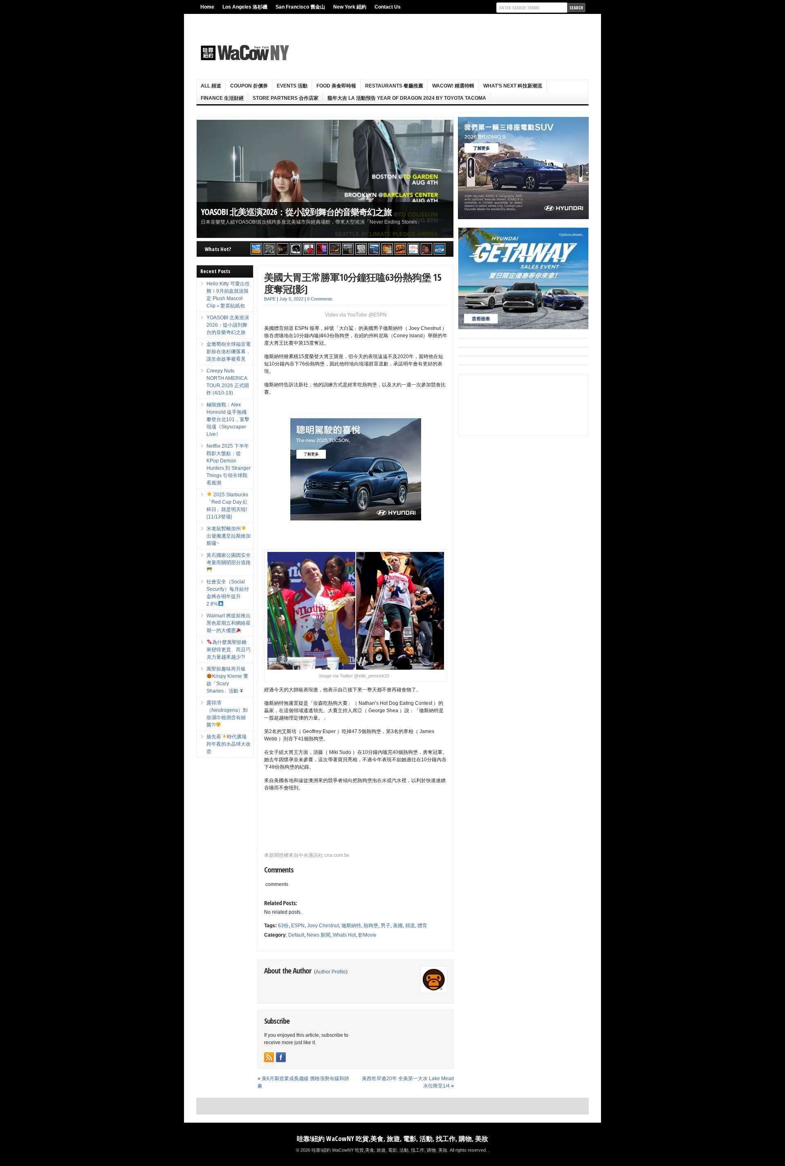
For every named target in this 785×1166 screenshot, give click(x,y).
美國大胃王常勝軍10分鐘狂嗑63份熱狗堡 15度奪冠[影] (352, 283)
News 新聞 (318, 935)
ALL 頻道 (211, 86)
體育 (422, 925)
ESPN (298, 925)
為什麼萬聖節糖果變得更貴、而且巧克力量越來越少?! (228, 649)
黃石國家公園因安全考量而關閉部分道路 (228, 558)
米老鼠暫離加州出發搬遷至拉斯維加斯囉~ (228, 536)
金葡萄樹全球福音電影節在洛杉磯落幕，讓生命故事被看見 (228, 351)
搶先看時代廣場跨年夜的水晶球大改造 (228, 744)
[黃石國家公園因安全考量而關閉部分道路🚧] (348, 249)
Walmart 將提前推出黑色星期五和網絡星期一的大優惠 (228, 623)
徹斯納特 (351, 925)
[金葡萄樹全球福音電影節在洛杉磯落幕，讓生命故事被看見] (282, 249)
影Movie (367, 935)
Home (207, 7)
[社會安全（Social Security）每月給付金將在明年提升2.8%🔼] (361, 249)
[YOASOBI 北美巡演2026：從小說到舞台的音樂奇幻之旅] (269, 249)
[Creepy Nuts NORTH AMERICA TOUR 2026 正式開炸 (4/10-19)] (295, 249)
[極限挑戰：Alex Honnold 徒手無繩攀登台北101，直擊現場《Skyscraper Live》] (308, 249)
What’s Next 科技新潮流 (512, 86)
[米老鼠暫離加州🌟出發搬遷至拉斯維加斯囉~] (335, 249)
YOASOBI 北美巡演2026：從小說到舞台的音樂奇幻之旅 (296, 212)
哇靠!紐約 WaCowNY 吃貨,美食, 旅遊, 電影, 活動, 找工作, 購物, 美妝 (392, 1138)
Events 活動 (292, 86)
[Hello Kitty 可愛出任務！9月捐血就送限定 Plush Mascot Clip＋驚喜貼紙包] (256, 249)
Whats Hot (344, 935)
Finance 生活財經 (222, 98)
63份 (283, 925)
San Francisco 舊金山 (300, 7)
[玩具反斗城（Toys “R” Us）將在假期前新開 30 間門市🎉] (439, 249)
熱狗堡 (370, 925)
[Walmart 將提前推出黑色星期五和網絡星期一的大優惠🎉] (374, 249)
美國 (398, 925)
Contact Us (388, 7)
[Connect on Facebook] (281, 1057)
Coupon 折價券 (249, 86)
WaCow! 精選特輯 (453, 86)
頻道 (410, 925)
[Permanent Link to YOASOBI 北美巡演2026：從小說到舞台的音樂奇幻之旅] (325, 179)
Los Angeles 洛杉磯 (244, 7)
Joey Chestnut (323, 925)
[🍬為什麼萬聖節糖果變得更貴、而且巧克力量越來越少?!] (387, 249)
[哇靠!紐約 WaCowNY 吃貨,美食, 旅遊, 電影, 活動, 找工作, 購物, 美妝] (243, 52)
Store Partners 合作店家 (285, 98)
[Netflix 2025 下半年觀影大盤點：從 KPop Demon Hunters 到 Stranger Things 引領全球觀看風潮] (321, 249)
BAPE (270, 298)
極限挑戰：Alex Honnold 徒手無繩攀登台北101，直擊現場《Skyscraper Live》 (227, 419)
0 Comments (319, 298)
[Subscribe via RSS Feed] (269, 1057)
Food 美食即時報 (336, 86)
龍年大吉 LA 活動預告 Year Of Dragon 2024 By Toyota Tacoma (406, 98)
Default (296, 935)
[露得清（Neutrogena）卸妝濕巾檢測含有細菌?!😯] (413, 249)
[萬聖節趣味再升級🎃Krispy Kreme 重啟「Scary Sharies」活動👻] (400, 249)
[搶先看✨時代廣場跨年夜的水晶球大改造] (426, 249)
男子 (385, 925)
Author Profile (331, 972)
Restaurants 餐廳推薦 (394, 86)
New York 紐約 (349, 7)
